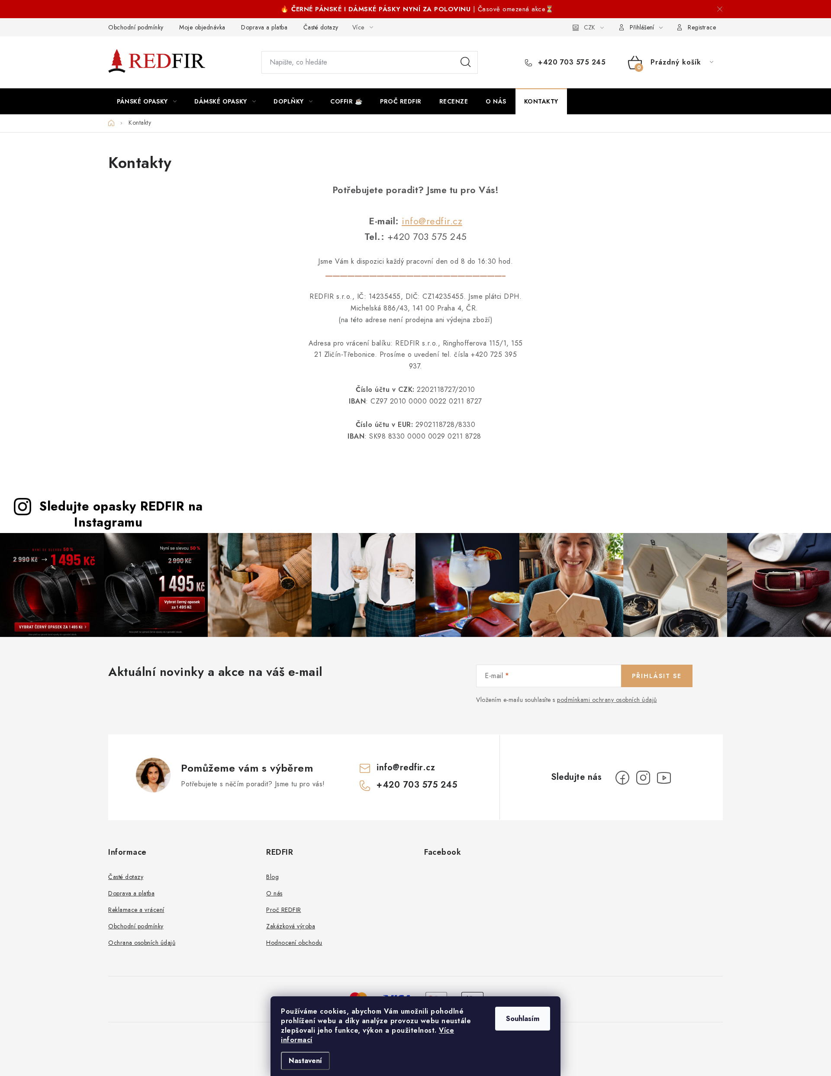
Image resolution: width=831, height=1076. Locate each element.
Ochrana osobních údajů (141, 942)
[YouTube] (664, 778)
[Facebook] (622, 778)
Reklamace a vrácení (136, 909)
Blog (272, 876)
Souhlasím (522, 1019)
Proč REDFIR (283, 909)
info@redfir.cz (432, 221)
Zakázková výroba (290, 926)
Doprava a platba (264, 27)
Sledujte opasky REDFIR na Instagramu (121, 514)
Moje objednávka (202, 27)
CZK (589, 27)
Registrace (702, 27)
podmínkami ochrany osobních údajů (607, 699)
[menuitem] (146, 101)
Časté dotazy (320, 27)
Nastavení (305, 1061)
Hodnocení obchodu (294, 942)
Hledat (466, 62)
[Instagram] (643, 778)
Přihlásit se (657, 676)
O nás (274, 893)
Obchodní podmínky (136, 27)
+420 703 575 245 (571, 62)
